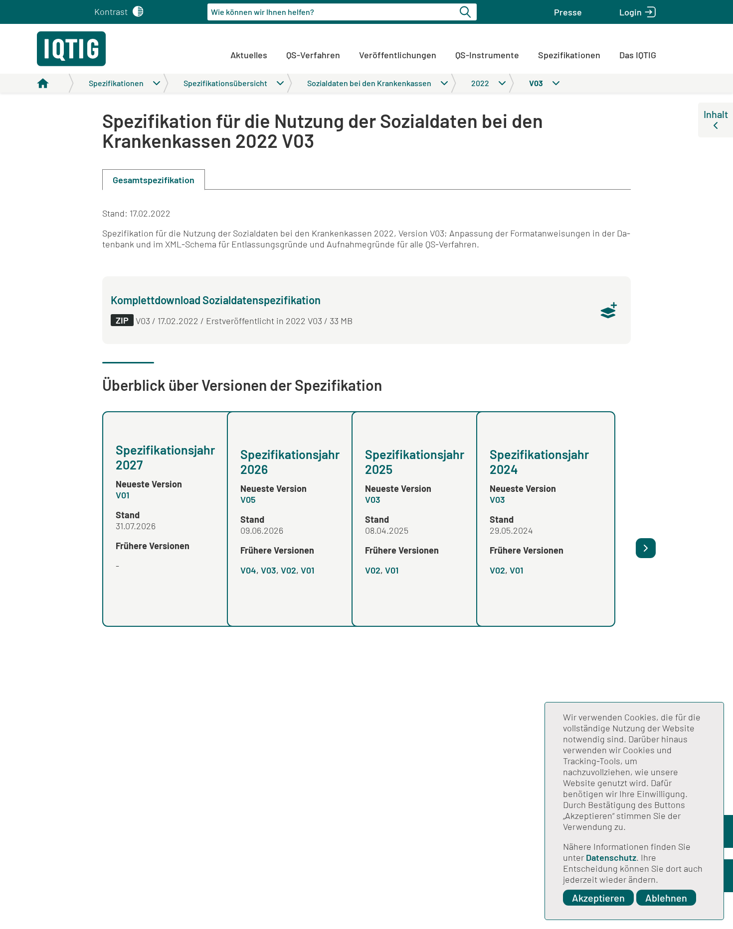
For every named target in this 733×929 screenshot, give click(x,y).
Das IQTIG (637, 54)
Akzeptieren (598, 898)
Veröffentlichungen (397, 54)
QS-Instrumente (487, 54)
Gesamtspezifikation (153, 179)
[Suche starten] (467, 11)
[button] (567, 11)
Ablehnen (666, 898)
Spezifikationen (569, 54)
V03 (268, 570)
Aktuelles (248, 54)
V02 (288, 570)
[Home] (55, 83)
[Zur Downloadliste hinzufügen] (608, 310)
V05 (248, 499)
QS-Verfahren (313, 54)
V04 (248, 570)
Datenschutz (611, 857)
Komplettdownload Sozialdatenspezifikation (216, 299)
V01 (122, 494)
